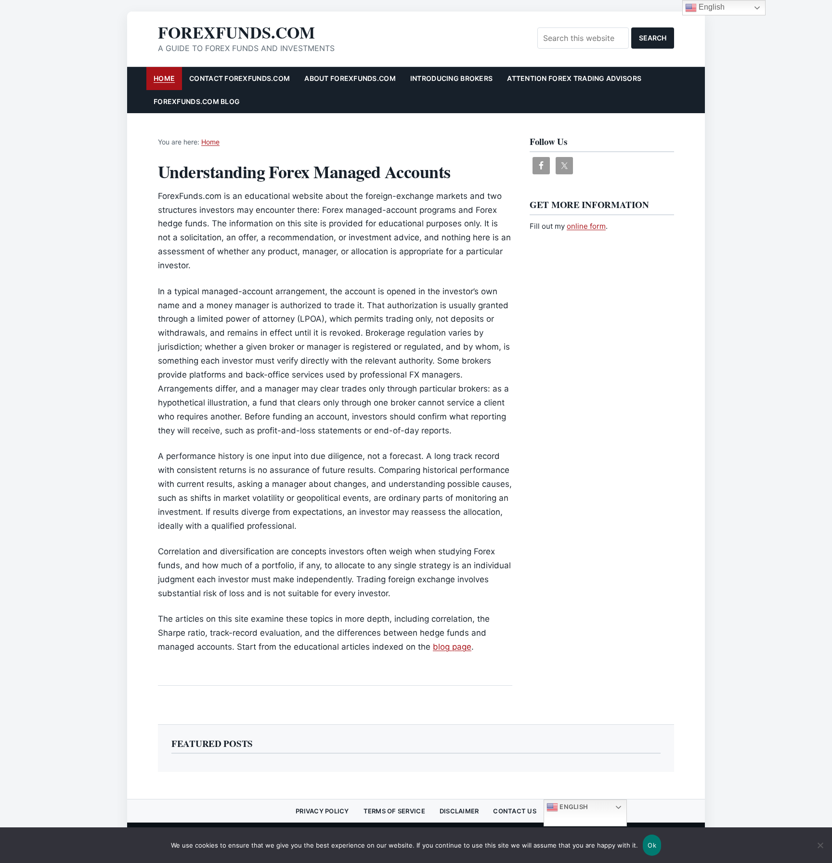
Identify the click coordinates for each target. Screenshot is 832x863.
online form (586, 226)
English (573, 807)
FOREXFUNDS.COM (236, 32)
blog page (452, 647)
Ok (652, 845)
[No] (820, 851)
